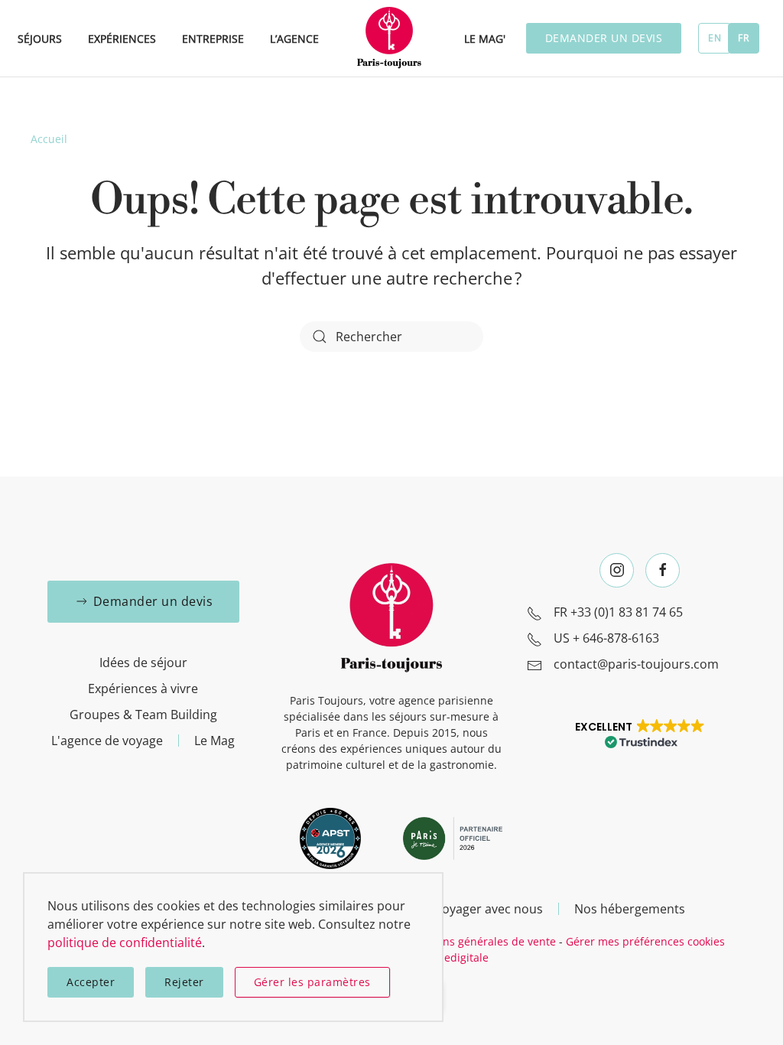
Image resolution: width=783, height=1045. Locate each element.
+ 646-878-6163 (616, 638)
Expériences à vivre (143, 688)
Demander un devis (604, 38)
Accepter (91, 982)
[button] (639, 733)
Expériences (122, 38)
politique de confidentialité (124, 942)
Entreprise (213, 38)
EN (714, 37)
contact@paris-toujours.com (636, 664)
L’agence (294, 38)
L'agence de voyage (107, 740)
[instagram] (616, 570)
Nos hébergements (629, 908)
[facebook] (662, 570)
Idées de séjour (143, 662)
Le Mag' (484, 38)
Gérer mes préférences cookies (645, 941)
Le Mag (214, 740)
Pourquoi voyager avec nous (461, 908)
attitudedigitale (449, 957)
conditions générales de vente (478, 941)
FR (743, 37)
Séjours (40, 38)
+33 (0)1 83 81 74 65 (626, 612)
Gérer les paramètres (312, 982)
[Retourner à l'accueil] (391, 38)
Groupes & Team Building (143, 714)
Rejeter (184, 982)
